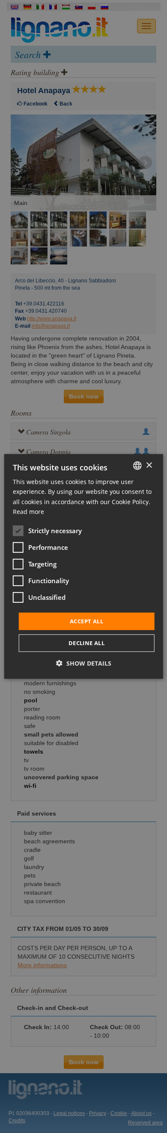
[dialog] (83, 566)
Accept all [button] (86, 621)
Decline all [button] (86, 643)
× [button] (149, 465)
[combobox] (137, 465)
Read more (28, 511)
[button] (83, 663)
